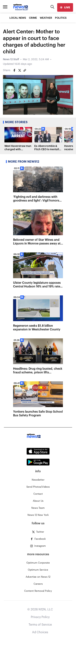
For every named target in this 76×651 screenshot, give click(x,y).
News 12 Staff (11, 59)
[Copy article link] (24, 70)
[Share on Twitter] (19, 70)
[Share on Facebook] (14, 70)
